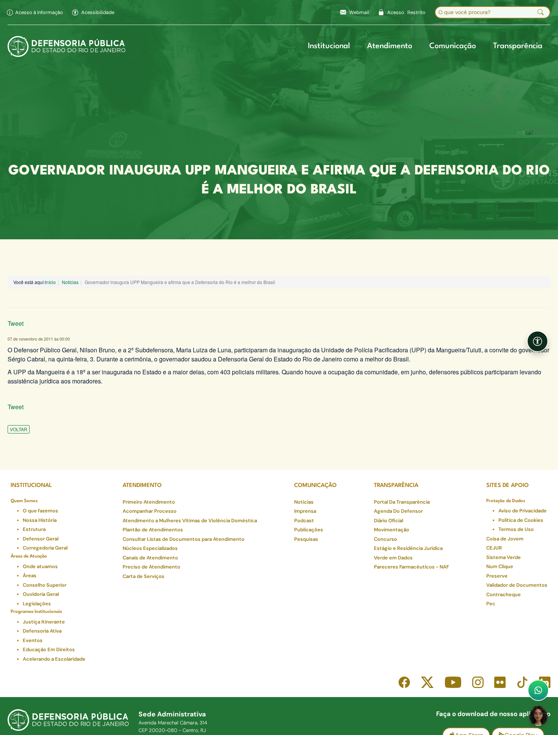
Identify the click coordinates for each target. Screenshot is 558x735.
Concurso (385, 539)
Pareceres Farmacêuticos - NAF (411, 567)
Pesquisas (306, 539)
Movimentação (391, 529)
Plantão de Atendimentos (153, 529)
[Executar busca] (540, 12)
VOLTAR (18, 429)
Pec (490, 603)
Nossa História (40, 520)
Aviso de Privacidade (522, 510)
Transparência (517, 46)
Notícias (70, 282)
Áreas (29, 575)
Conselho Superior (44, 585)
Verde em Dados (393, 557)
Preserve (497, 576)
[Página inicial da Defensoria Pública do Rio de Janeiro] (67, 46)
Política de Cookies (520, 520)
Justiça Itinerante (44, 622)
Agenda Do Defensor (398, 511)
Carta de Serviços (143, 576)
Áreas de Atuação (29, 556)
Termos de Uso (516, 529)
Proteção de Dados (505, 501)
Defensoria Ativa (42, 631)
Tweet (16, 323)
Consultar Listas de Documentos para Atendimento (183, 539)
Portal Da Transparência (402, 502)
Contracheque (503, 594)
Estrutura (34, 529)
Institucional (329, 46)
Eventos (33, 640)
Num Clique (499, 566)
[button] (93, 12)
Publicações (308, 529)
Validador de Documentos (516, 585)
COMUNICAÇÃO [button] (315, 485)
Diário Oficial (388, 520)
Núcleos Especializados (150, 548)
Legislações (37, 603)
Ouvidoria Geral (41, 594)
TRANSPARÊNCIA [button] (396, 485)
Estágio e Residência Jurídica (408, 548)
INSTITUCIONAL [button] (31, 485)
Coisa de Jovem (504, 539)
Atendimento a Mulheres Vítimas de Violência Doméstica (190, 520)
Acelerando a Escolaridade (54, 659)
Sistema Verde (503, 557)
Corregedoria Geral (45, 548)
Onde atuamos (40, 566)
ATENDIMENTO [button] (142, 485)
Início (50, 282)
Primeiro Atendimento (149, 502)
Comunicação (452, 46)
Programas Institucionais (36, 611)
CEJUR (494, 548)
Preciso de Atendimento (151, 567)
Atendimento (389, 46)
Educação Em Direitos (49, 649)
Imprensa (305, 511)
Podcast (304, 520)
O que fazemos (40, 510)
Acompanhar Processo (150, 511)
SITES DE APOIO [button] (507, 485)
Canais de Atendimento (150, 557)
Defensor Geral (40, 539)
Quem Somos (24, 501)
